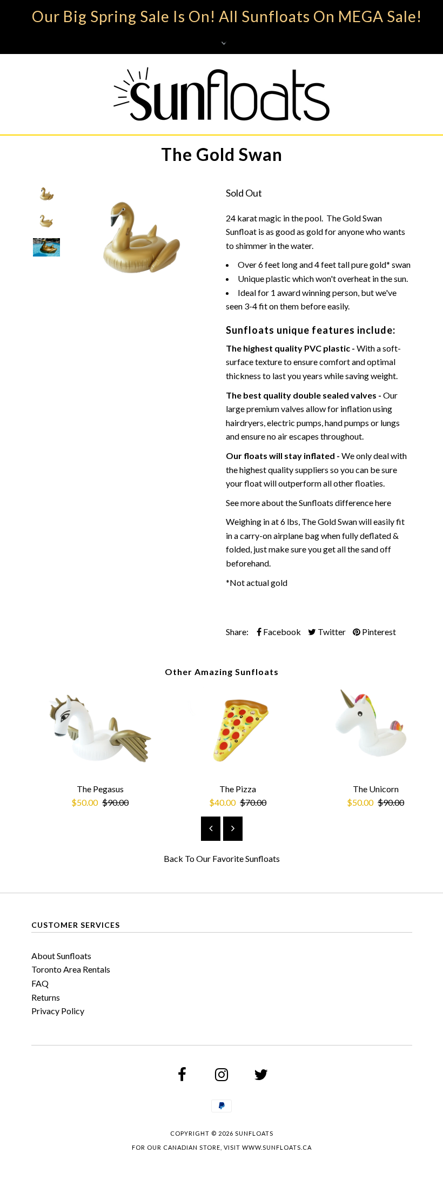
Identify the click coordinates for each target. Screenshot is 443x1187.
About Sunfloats (61, 955)
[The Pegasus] (100, 769)
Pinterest (378, 631)
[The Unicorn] (375, 769)
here (383, 502)
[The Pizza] (237, 769)
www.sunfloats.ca (277, 1147)
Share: (237, 631)
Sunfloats (254, 1133)
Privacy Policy (57, 1011)
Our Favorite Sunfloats (238, 858)
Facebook (281, 631)
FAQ (40, 983)
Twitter (331, 631)
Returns (45, 997)
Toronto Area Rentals (70, 969)
